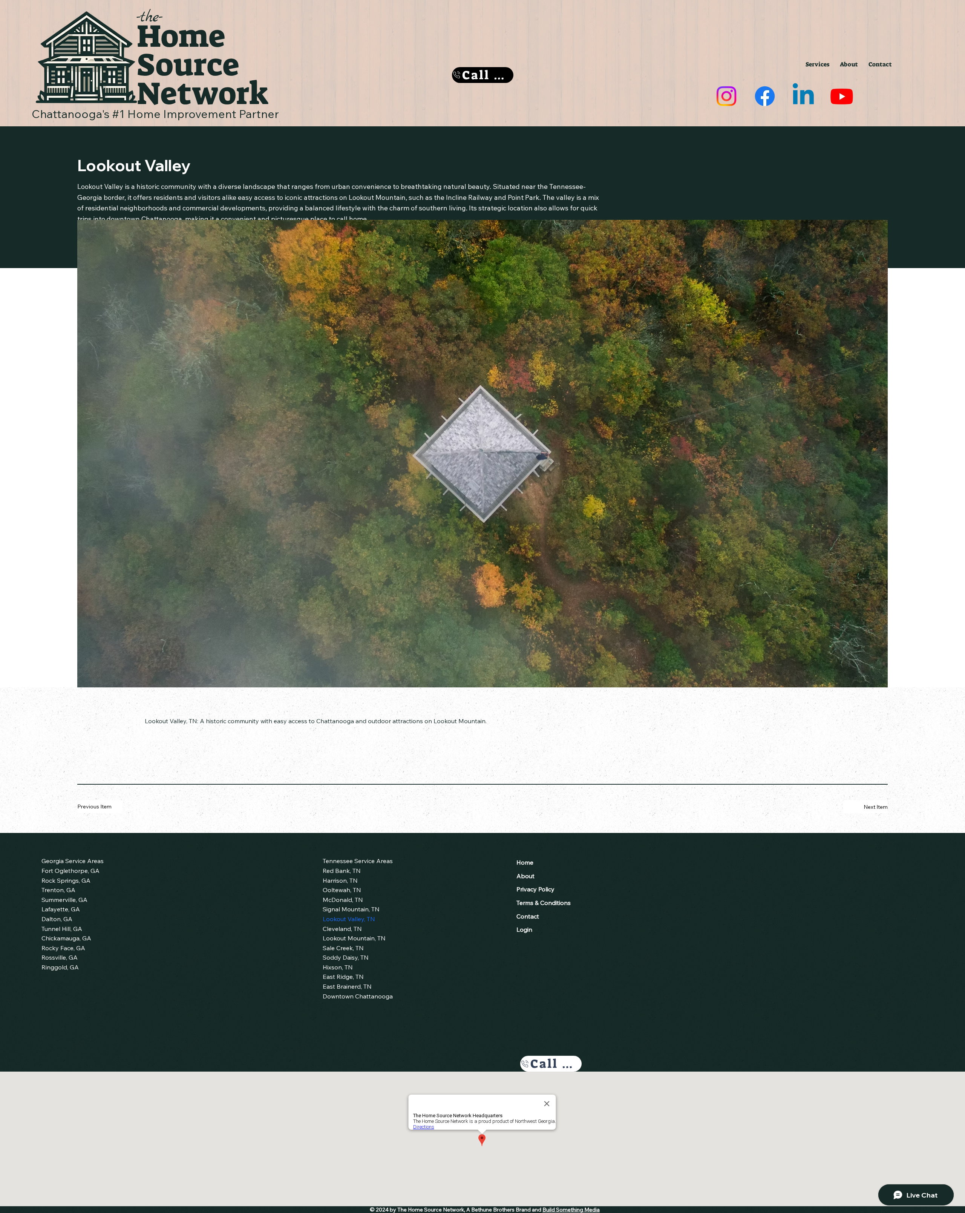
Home (181, 36)
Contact (527, 916)
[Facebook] (765, 96)
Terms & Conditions (543, 902)
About (525, 876)
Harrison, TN (340, 880)
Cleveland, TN (342, 928)
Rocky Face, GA (63, 948)
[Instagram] (726, 96)
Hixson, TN (338, 967)
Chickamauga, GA (66, 938)
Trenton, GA (58, 890)
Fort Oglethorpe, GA (70, 870)
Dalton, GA (56, 919)
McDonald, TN (343, 899)
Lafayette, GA (60, 909)
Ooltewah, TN (342, 890)
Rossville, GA (59, 957)
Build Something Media (571, 1209)
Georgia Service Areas (72, 861)
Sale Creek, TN (343, 948)
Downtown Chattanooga (358, 996)
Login (524, 929)
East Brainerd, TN (347, 986)
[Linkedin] (803, 96)
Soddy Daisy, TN (346, 957)
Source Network (202, 79)
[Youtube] (842, 96)
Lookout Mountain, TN (354, 938)
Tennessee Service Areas (358, 861)
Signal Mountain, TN (351, 909)
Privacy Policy (535, 889)
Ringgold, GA (60, 967)
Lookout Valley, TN (349, 919)
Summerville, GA (64, 899)
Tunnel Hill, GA (61, 928)
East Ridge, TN (343, 976)
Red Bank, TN (342, 870)
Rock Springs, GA (65, 880)
